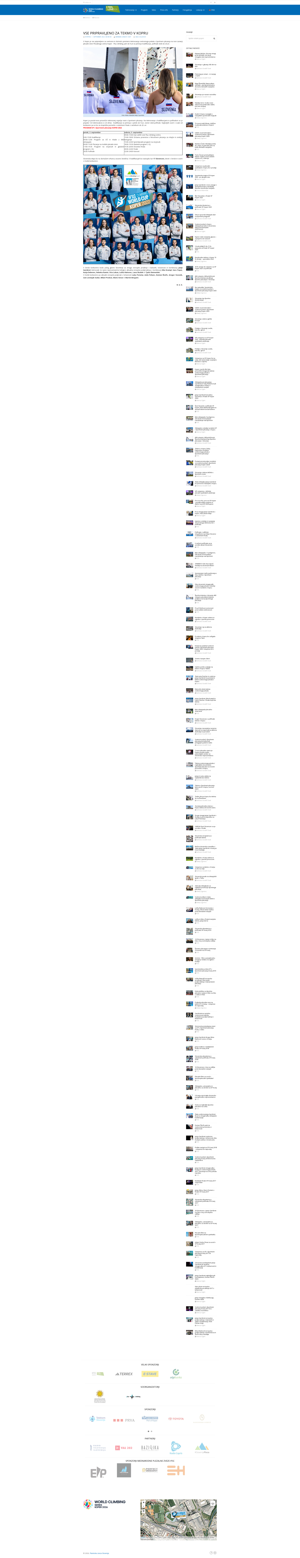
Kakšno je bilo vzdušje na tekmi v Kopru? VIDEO (204, 668)
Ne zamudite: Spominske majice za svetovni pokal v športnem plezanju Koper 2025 (206, 289)
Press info (164, 10)
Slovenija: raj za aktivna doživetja (203, 628)
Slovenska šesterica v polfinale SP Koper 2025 (203, 206)
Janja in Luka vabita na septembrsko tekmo (203, 777)
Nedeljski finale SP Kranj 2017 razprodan (205, 1181)
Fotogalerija (187, 10)
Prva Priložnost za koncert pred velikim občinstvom (204, 609)
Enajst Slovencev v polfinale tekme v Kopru (205, 720)
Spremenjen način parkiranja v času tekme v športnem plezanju (206, 575)
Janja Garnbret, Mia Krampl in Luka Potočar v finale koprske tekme (205, 700)
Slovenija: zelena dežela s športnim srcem (204, 473)
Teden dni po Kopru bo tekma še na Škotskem (205, 797)
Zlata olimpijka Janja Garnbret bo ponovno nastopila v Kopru (205, 483)
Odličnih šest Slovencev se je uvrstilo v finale (205, 827)
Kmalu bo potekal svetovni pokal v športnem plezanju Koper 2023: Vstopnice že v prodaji (204, 648)
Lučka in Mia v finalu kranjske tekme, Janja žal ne (205, 920)
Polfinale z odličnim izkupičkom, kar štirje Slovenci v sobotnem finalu (205, 534)
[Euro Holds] (176, 1470)
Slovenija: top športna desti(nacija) (202, 299)
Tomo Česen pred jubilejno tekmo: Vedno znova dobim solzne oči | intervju (204, 156)
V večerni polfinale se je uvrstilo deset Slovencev (203, 544)
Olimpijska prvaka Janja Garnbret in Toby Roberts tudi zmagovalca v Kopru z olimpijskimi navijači (205, 384)
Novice (96, 18)
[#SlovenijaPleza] (202, 1448)
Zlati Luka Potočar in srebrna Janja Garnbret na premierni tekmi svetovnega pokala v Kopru (205, 678)
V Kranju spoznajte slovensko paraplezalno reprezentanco (205, 1096)
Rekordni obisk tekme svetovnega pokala (202, 690)
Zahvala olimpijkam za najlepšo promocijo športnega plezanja (205, 887)
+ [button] (143, 1502)
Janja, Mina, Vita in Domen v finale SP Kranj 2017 (204, 1191)
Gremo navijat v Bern (202, 659)
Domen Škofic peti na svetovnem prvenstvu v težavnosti (203, 1127)
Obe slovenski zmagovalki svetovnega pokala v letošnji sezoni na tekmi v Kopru (205, 586)
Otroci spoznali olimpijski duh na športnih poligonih (205, 215)
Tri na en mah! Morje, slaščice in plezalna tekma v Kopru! (205, 124)
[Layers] (212, 1503)
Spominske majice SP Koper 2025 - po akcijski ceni (205, 176)
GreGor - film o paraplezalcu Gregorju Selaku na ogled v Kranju (205, 959)
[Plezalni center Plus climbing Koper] (133, 1396)
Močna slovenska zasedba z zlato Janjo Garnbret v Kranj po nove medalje (206, 848)
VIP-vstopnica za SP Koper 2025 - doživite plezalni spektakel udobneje (204, 339)
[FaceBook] (211, 1552)
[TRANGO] (124, 1470)
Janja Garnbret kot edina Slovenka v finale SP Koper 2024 (204, 396)
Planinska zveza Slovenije (99, 1553)
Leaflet (143, 1537)
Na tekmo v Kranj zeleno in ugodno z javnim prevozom (204, 858)
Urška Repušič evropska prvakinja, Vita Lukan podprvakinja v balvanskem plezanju (205, 981)
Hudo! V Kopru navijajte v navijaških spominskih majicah (205, 115)
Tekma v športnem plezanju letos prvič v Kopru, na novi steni (205, 787)
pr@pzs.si (88, 2)
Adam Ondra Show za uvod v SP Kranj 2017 (205, 1243)
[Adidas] (124, 1374)
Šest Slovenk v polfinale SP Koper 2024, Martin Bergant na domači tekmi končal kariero (205, 407)
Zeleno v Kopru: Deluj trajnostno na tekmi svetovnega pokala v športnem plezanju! (202, 451)
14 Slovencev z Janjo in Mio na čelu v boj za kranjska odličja (205, 940)
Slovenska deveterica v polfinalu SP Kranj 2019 (203, 929)
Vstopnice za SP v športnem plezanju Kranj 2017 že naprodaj (205, 1253)
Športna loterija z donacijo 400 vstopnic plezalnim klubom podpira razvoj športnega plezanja (205, 597)
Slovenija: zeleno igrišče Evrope (203, 320)
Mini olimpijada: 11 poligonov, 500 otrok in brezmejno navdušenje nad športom (205, 554)
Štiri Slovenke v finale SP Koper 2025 (203, 197)
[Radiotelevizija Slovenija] (98, 1448)
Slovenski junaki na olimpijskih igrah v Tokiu (206, 877)
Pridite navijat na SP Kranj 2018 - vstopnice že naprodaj (206, 1148)
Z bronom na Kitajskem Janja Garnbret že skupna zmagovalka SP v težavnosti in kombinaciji (205, 1265)
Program (144, 10)
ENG (213, 10)
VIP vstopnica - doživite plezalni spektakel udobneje (205, 492)
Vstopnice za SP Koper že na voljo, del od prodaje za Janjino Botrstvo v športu (206, 360)
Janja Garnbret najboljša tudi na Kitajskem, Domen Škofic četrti (205, 1277)
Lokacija (199, 10)
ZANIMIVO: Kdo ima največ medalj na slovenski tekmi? (204, 564)
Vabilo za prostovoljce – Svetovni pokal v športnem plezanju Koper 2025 (204, 309)
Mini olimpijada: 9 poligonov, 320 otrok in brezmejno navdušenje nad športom (205, 418)
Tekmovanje (130, 10)
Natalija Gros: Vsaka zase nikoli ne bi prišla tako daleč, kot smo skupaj (205, 104)
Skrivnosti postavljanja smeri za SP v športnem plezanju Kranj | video (205, 1028)
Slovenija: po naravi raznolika (205, 94)
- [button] (143, 1506)
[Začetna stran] (104, 1504)
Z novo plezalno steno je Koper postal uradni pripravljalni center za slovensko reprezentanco (204, 753)
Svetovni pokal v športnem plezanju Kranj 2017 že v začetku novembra (204, 1309)
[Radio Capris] (176, 1448)
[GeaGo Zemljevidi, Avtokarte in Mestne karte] (150, 1419)
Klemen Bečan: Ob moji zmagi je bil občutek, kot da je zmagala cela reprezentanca (205, 55)
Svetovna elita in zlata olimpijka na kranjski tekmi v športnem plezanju (205, 898)
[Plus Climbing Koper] (178, 1515)
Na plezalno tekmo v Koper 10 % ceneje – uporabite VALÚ (205, 258)
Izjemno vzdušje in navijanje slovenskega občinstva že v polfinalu (205, 523)
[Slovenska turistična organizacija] (98, 1374)
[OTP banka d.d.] (176, 1374)
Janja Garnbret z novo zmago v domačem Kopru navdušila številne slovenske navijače (206, 186)
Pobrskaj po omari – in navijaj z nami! (205, 75)
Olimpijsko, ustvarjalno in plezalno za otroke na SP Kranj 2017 (206, 1223)
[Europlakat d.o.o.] (124, 1419)
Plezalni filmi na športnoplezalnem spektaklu (205, 1233)
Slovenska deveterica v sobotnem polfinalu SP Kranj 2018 (205, 1058)
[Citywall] (176, 1419)
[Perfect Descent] (150, 1470)
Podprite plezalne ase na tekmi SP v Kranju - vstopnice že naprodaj (205, 1004)
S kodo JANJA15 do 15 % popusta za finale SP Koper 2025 (204, 248)
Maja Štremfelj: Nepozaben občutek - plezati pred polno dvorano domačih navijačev (205, 85)
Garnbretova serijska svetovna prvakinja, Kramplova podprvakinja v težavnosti (204, 1015)
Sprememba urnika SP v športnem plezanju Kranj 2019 (205, 970)
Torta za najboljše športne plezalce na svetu (204, 1106)
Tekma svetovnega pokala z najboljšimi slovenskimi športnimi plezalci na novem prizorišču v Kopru (205, 765)
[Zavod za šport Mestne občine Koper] (100, 1396)
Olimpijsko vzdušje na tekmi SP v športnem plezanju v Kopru (206, 429)
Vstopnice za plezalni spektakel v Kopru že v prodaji (205, 167)
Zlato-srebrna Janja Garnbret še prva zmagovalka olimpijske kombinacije (206, 1116)
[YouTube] (215, 1552)
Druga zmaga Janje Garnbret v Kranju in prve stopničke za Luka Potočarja (205, 817)
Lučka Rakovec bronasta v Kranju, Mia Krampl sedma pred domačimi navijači (204, 909)
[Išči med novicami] (214, 38)
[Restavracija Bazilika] (150, 1448)
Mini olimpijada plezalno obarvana (203, 710)
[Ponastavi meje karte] (143, 1511)
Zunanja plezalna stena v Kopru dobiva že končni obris (205, 807)
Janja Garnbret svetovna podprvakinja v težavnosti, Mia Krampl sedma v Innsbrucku (206, 1138)
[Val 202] (124, 1448)
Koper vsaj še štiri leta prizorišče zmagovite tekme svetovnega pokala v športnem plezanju (204, 371)
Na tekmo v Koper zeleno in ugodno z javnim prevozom (204, 618)
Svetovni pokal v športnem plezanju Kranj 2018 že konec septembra (205, 1158)
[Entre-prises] (98, 1472)
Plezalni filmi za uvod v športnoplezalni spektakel (204, 1077)
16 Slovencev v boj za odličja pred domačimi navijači (205, 1068)
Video (154, 10)
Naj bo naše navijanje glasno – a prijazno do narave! (206, 238)
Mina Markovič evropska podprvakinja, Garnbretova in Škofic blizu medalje (205, 1332)
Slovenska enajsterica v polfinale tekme (203, 837)
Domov (87, 18)
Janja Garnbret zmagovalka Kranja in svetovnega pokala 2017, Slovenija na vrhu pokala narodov (206, 1170)
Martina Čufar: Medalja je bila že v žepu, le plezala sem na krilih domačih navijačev (205, 145)
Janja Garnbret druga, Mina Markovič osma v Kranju (204, 1038)
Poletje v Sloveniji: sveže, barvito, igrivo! (204, 329)
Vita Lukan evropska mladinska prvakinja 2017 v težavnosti (204, 1288)
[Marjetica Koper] (202, 1419)
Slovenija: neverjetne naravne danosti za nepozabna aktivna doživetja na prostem (206, 730)
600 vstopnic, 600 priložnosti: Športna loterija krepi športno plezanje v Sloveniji (205, 439)
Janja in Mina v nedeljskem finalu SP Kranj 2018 (204, 1047)
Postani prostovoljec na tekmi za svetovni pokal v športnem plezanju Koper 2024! (205, 463)
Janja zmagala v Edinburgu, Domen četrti (204, 1298)
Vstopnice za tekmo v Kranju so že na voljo (205, 868)
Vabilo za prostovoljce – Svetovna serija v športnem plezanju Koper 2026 (204, 134)
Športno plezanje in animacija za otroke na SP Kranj (205, 949)
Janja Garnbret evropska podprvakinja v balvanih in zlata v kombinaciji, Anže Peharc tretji (204, 1320)
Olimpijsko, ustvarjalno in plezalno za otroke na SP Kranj (206, 1087)
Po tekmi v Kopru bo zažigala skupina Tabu (205, 637)
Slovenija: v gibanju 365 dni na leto (205, 65)
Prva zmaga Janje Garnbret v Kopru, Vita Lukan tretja (205, 512)
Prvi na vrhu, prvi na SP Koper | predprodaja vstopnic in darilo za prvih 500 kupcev (205, 502)
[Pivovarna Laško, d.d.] (98, 1419)
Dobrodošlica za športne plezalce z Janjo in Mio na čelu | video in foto (205, 993)
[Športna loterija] (150, 1374)
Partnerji (175, 10)
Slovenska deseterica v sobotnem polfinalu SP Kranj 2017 (205, 1201)
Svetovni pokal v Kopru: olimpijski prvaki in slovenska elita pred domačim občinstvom (205, 226)
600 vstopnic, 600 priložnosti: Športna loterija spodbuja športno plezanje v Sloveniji (205, 278)
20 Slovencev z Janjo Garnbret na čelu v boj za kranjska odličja (205, 1212)
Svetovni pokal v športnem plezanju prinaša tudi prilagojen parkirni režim (204, 741)
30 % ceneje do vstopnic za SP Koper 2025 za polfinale (205, 267)
